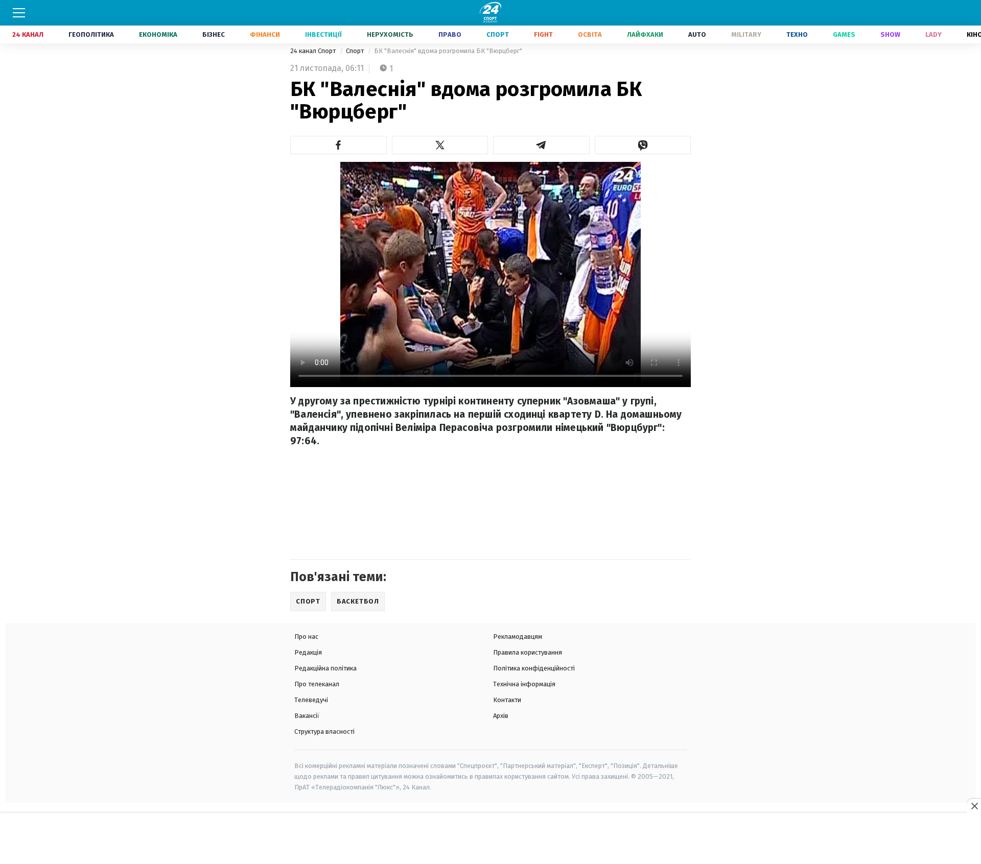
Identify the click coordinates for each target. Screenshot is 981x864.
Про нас (306, 636)
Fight (543, 34)
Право (449, 34)
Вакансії (306, 715)
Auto (697, 34)
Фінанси (265, 34)
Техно (797, 34)
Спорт (497, 34)
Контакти (507, 700)
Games (844, 34)
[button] (338, 145)
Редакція (308, 652)
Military (746, 34)
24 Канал (27, 34)
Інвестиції (323, 34)
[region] (490, 839)
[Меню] (19, 12)
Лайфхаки (645, 34)
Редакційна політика (325, 668)
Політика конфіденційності (534, 668)
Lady (933, 34)
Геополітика (91, 34)
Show (890, 34)
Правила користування (527, 652)
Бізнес (213, 34)
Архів (500, 715)
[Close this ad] (974, 806)
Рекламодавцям (517, 636)
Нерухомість (390, 34)
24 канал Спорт (313, 50)
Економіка (158, 34)
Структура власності (324, 731)
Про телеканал (316, 684)
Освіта (590, 34)
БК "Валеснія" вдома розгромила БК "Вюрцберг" (448, 50)
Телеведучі (311, 700)
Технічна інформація (524, 684)
